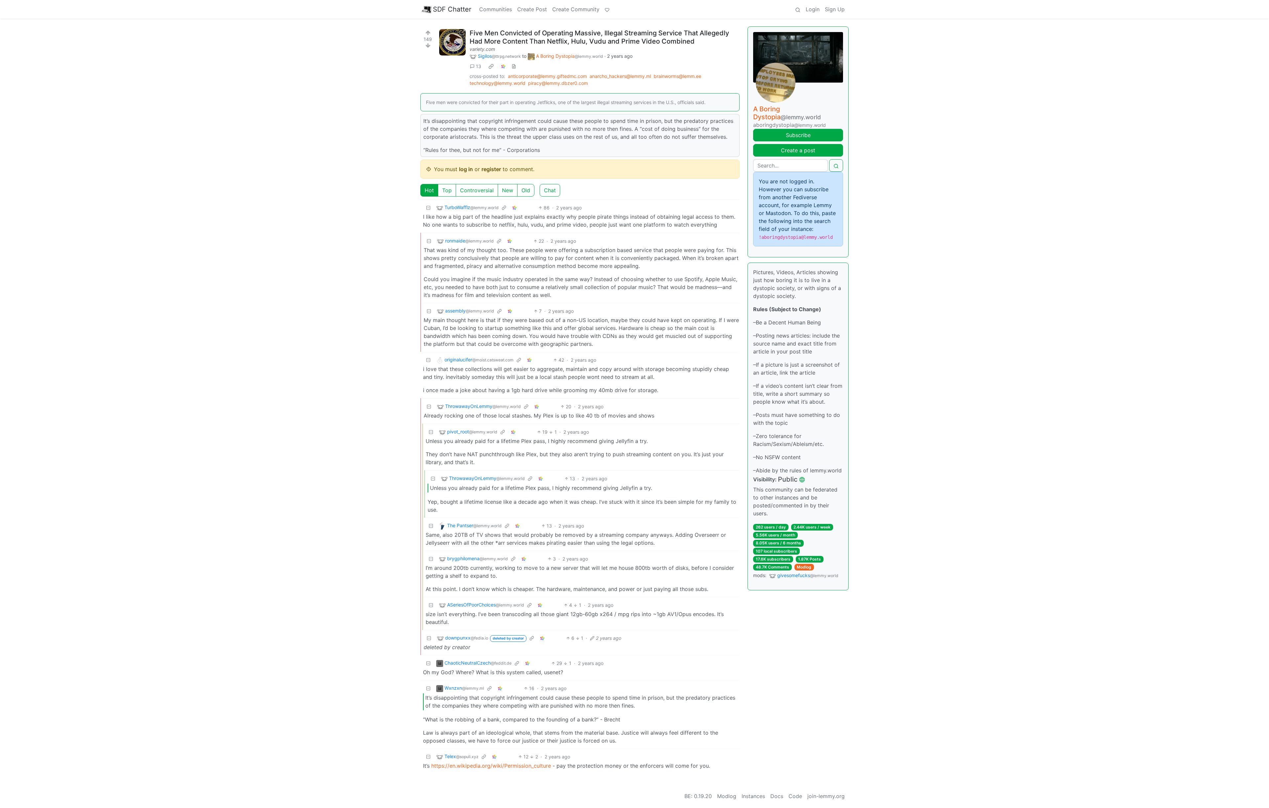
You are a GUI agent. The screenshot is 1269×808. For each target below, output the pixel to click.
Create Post (532, 9)
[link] (491, 66)
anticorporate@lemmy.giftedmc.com (547, 76)
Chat (550, 190)
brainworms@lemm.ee (677, 76)
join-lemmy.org (826, 796)
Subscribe (798, 135)
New (507, 190)
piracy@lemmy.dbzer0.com (558, 83)
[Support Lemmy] (607, 9)
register (491, 169)
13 (478, 66)
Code (795, 796)
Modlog (804, 567)
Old (525, 190)
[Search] (797, 9)
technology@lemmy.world (497, 83)
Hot (429, 190)
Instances (753, 796)
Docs (776, 796)
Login (813, 9)
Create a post (798, 150)
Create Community (575, 9)
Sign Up (835, 9)
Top (447, 190)
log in (466, 169)
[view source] (514, 66)
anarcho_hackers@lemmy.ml (620, 76)
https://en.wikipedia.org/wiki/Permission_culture (491, 765)
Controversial (477, 190)
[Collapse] (428, 207)
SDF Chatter (452, 9)
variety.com (482, 49)
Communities (495, 9)
